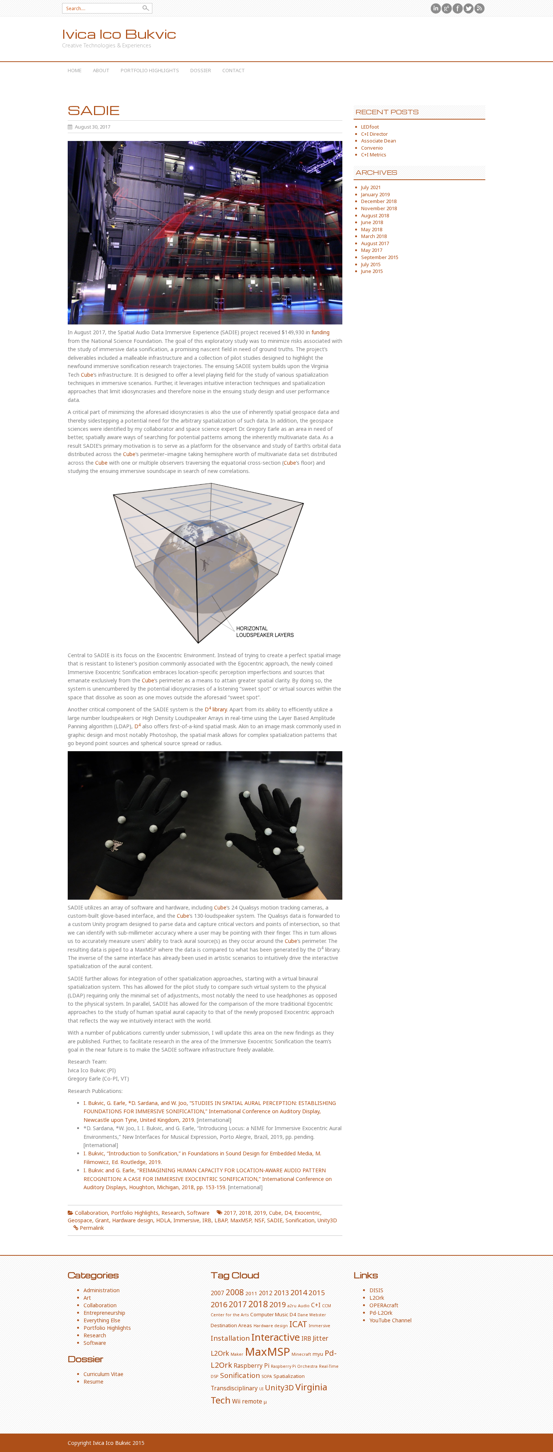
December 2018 (379, 201)
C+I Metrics (373, 154)
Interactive (275, 1337)
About (101, 70)
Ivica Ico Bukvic (119, 33)
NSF (259, 1220)
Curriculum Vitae (103, 1374)
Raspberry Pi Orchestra (294, 1366)
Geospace (80, 1220)
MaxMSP (240, 1220)
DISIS (376, 1290)
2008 (235, 1292)
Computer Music (269, 1314)
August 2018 (375, 215)
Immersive (186, 1220)
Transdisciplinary (234, 1388)
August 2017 (375, 243)
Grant (102, 1220)
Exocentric (307, 1212)
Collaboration (91, 1212)
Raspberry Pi (251, 1365)
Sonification (300, 1220)
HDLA (163, 1220)
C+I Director (374, 133)
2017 (230, 1212)
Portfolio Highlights (150, 70)
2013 (281, 1292)
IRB (206, 1220)
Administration (102, 1290)
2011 (251, 1293)
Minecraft (301, 1354)
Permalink (92, 1227)
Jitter (320, 1338)
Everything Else (102, 1320)
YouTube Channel (390, 1320)
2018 (245, 1212)
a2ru (291, 1305)
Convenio (372, 147)
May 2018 (371, 229)
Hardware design (132, 1220)
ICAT (298, 1324)
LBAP (220, 1220)
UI (261, 1388)
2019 (260, 1212)
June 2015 (372, 271)
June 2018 (372, 222)
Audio (304, 1305)
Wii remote (247, 1401)
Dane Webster (312, 1314)
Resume (93, 1381)
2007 (217, 1293)
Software (198, 1212)
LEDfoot (370, 126)
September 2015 (379, 257)
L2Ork (220, 1353)
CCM (326, 1305)
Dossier (200, 70)
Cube (87, 374)
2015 (316, 1292)
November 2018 (379, 208)
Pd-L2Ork (380, 1312)
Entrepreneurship (104, 1312)
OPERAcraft (383, 1305)
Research (172, 1212)
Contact (233, 70)
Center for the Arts (230, 1314)
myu (318, 1353)
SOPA (266, 1376)
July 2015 (371, 264)
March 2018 (374, 236)
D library (216, 709)
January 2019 (375, 194)
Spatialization (289, 1376)
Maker (237, 1354)
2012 (265, 1293)
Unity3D (327, 1220)
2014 (298, 1292)
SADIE (275, 1220)
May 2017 (371, 250)
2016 (219, 1304)
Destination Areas (231, 1325)
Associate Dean (378, 140)
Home (75, 70)
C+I (316, 1305)
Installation (230, 1338)
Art (87, 1297)
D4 (288, 1212)
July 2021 (371, 187)
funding (320, 332)
